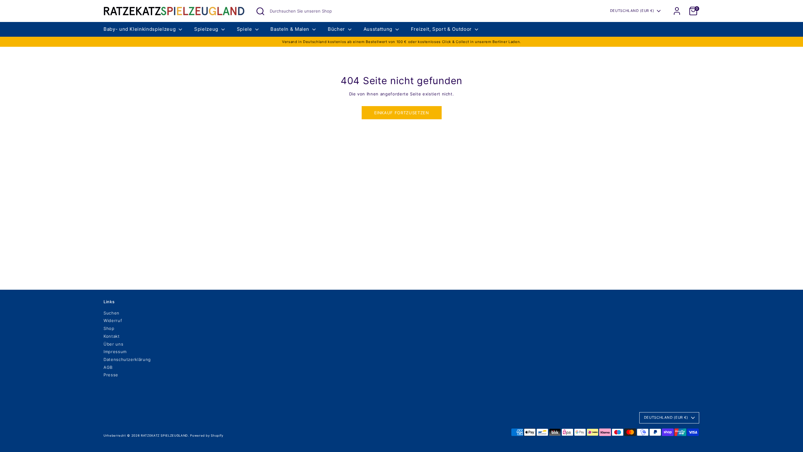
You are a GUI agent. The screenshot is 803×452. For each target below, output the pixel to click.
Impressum (115, 351)
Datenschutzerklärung (127, 359)
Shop (109, 328)
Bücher (337, 29)
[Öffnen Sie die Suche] (260, 11)
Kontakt (112, 336)
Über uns (113, 344)
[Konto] (677, 11)
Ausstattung (379, 29)
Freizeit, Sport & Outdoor (442, 29)
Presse (111, 374)
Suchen (112, 312)
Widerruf (113, 320)
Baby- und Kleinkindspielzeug (140, 29)
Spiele (245, 29)
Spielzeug (207, 29)
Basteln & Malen (290, 29)
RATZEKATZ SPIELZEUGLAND (164, 435)
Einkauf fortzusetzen (401, 112)
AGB (108, 367)
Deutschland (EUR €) (632, 10)
